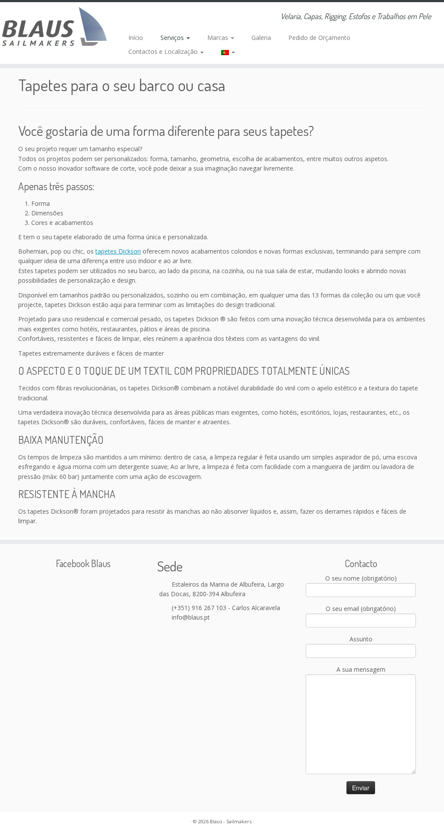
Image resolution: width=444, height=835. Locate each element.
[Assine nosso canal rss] (128, 17)
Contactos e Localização (163, 51)
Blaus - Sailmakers (230, 821)
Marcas (218, 37)
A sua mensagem (360, 669)
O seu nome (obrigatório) (361, 578)
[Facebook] (151, 17)
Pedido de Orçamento (319, 37)
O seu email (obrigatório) (361, 608)
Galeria (261, 37)
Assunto (360, 639)
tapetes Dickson (118, 251)
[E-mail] (139, 17)
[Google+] (163, 17)
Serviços (173, 37)
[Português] (223, 52)
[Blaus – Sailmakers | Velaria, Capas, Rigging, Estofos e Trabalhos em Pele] (52, 28)
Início (135, 37)
